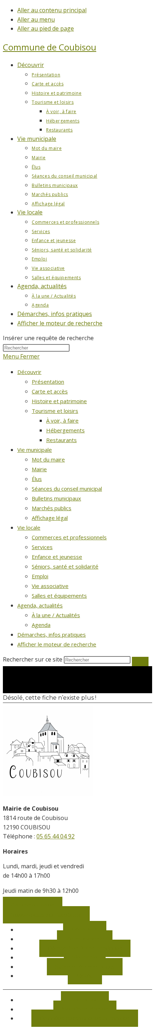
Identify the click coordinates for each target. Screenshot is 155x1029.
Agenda (41, 624)
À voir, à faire (62, 420)
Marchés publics (51, 508)
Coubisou (49, 47)
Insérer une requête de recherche (48, 338)
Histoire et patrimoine (59, 401)
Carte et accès (50, 391)
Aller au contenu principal (52, 10)
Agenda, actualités (40, 605)
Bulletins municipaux (56, 498)
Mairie (39, 469)
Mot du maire (48, 459)
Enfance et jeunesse (57, 556)
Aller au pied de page (45, 28)
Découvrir (29, 371)
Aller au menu (36, 19)
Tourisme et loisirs (55, 410)
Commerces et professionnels (69, 537)
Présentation (48, 381)
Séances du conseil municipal (67, 488)
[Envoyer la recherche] (140, 661)
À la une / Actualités (56, 615)
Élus (37, 478)
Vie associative (50, 585)
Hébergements (65, 430)
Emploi (40, 576)
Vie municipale (34, 449)
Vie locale (28, 527)
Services (42, 547)
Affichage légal (50, 517)
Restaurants (61, 440)
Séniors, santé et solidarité (65, 566)
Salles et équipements (59, 595)
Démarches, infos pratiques (51, 634)
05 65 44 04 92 (55, 836)
